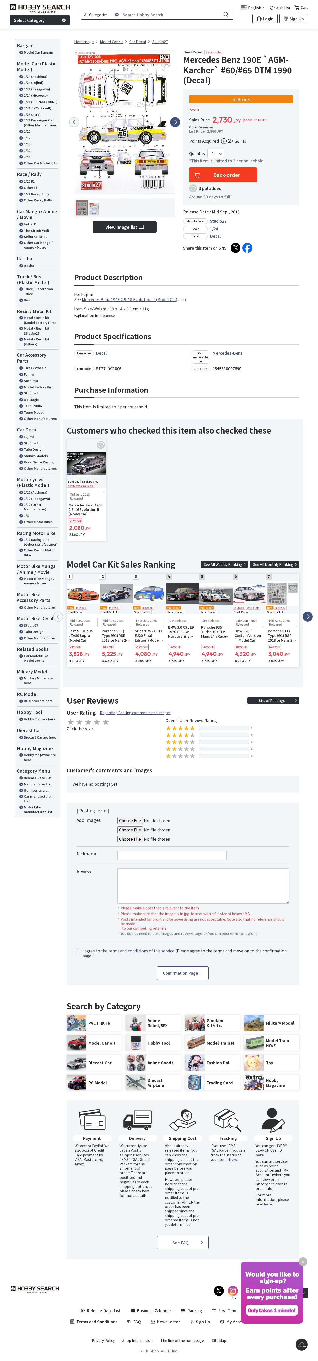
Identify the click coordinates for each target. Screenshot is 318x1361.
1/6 (26, 515)
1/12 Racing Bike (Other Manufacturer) (41, 542)
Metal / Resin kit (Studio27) (36, 331)
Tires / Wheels (35, 367)
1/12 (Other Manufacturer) (35, 507)
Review (84, 871)
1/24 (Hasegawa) (37, 89)
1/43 (27, 156)
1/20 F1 (29, 181)
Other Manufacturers (40, 418)
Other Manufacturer (39, 607)
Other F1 (30, 187)
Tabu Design (33, 449)
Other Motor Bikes (38, 521)
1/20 (27, 131)
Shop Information (137, 1340)
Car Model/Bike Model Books (36, 658)
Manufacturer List (38, 784)
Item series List (36, 790)
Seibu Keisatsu (35, 236)
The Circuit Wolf (36, 230)
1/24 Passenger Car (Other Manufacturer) (41, 122)
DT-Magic (31, 399)
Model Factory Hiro (38, 387)
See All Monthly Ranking (273, 564)
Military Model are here (38, 680)
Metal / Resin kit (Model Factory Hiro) (40, 320)
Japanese (107, 315)
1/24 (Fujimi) (33, 82)
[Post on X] (235, 248)
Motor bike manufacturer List (38, 809)
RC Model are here (38, 701)
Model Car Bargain (38, 52)
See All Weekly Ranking (223, 564)
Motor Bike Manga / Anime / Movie (39, 581)
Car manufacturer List (38, 799)
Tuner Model (34, 412)
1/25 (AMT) (32, 114)
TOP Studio (33, 405)
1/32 (27, 150)
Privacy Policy (103, 1340)
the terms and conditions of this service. (138, 951)
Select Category (29, 20)
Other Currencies (201, 127)
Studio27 (31, 393)
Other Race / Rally (38, 200)
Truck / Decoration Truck (38, 291)
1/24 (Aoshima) (35, 76)
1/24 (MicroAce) (36, 95)
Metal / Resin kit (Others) (36, 341)
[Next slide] (175, 122)
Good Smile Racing (39, 462)
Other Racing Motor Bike (39, 552)
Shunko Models (36, 455)
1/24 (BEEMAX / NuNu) (41, 101)
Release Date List (38, 777)
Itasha (29, 265)
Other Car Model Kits (40, 163)
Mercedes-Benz (227, 353)
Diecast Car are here (40, 737)
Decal (215, 236)
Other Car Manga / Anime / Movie (38, 245)
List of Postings (272, 700)
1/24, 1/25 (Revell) (37, 108)
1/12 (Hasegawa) (37, 498)
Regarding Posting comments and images (135, 712)
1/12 (27, 137)
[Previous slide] (74, 122)
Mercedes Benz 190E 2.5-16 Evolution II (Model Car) (129, 299)
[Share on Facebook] (247, 248)
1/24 (214, 229)
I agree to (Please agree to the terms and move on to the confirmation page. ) (184, 953)
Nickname (87, 853)
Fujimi (29, 374)
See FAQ (180, 1242)
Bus (27, 300)
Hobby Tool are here (39, 719)
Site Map (219, 1340)
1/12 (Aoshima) (35, 492)
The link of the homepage (182, 1340)
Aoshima (31, 380)
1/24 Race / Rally (36, 194)
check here (140, 1190)
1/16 (27, 144)
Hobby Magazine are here (40, 757)
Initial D (30, 224)
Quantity (197, 153)
